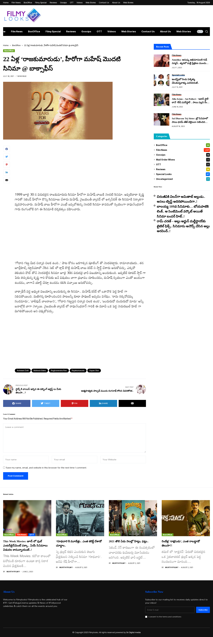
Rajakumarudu (78, 370)
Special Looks (182, 174)
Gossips (182, 154)
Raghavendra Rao (59, 370)
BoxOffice (16, 45)
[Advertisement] (80, 169)
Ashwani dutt (23, 370)
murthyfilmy (13, 572)
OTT (182, 164)
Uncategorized (182, 179)
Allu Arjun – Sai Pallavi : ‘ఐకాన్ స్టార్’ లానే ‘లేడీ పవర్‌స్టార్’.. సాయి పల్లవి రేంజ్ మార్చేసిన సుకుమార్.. (190, 101)
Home (5, 45)
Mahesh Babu (40, 370)
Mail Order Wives (182, 159)
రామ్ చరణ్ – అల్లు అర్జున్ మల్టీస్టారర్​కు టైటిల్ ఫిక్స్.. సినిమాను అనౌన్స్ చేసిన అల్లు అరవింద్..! (183, 226)
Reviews (182, 169)
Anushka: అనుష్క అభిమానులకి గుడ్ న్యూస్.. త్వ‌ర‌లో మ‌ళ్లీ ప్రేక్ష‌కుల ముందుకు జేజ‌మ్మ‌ (190, 62)
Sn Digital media (133, 632)
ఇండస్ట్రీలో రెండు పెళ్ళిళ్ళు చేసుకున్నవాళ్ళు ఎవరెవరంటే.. (185, 81)
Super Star (94, 370)
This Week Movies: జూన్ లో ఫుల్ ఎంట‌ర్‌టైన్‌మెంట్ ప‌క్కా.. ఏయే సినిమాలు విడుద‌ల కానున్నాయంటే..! (25, 545)
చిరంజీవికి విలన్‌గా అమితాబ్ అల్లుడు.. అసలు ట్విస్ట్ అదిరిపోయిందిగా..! (181, 199)
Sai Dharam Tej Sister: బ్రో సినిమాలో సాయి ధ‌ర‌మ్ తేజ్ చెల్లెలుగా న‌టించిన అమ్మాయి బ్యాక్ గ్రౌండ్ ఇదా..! (190, 120)
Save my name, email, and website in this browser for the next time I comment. (46, 467)
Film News (182, 150)
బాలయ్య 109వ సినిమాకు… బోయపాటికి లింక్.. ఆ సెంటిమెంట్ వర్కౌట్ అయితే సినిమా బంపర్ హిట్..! (183, 211)
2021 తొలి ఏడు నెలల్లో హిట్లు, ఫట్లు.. (129, 541)
